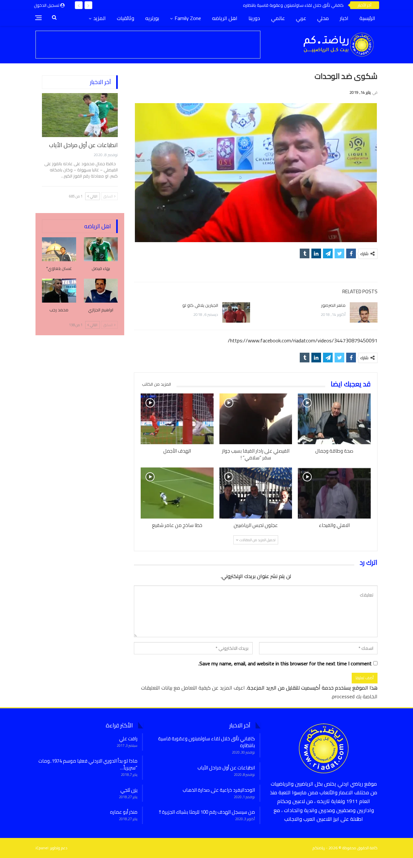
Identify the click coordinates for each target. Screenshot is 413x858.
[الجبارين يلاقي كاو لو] (236, 312)
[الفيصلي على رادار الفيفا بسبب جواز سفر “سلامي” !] (255, 419)
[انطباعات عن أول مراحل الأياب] (80, 115)
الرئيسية (367, 18)
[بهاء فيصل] (101, 249)
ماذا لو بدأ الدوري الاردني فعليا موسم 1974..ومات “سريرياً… (87, 764)
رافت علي (128, 738)
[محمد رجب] (59, 291)
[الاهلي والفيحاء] (334, 493)
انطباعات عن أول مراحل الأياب (83, 145)
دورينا (254, 18)
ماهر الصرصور (333, 305)
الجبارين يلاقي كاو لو (200, 305)
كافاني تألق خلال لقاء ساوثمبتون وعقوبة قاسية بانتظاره (293, 5)
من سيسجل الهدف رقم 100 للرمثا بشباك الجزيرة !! (207, 812)
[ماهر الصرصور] (364, 312)
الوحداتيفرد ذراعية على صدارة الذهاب (219, 790)
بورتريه (152, 18)
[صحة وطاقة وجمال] (334, 419)
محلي (323, 18)
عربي (301, 18)
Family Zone (188, 18)
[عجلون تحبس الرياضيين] (255, 493)
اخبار (344, 18)
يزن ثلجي (128, 790)
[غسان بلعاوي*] (59, 249)
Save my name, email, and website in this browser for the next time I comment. (285, 663)
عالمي (278, 18)
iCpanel (41, 848)
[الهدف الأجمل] (177, 419)
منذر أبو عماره (123, 812)
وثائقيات (125, 18)
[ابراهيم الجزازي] (101, 291)
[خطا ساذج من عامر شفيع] (177, 493)
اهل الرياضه (224, 18)
